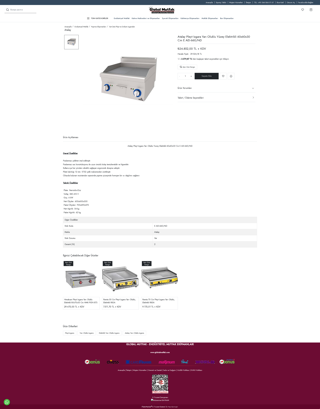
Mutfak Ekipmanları (210, 18)
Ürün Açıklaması (70, 137)
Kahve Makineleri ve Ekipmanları (146, 18)
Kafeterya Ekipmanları (190, 18)
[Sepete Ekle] (207, 76)
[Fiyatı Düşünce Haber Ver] (231, 76)
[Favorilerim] (302, 9)
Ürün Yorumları (185, 88)
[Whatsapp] (7, 402)
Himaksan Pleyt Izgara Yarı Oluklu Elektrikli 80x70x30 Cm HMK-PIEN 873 (80, 301)
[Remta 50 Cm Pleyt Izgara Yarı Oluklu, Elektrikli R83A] (120, 278)
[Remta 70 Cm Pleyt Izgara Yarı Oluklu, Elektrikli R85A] (159, 278)
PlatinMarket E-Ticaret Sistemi (153, 406)
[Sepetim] (311, 9)
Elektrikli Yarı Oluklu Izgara (109, 333)
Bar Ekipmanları (227, 18)
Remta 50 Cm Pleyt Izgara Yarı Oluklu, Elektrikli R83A (119, 301)
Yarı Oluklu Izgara (87, 333)
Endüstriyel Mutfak (122, 18)
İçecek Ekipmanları (170, 18)
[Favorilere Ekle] (223, 76)
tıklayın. (226, 58)
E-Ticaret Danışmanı (160, 397)
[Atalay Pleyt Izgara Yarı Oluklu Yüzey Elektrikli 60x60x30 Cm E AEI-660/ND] (128, 80)
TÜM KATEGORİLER (99, 18)
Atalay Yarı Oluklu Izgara (134, 333)
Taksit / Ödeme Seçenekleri (191, 97)
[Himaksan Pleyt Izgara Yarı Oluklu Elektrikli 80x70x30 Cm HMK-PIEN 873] (81, 278)
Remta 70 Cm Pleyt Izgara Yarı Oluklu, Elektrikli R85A (158, 301)
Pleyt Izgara (69, 333)
